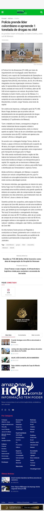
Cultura (4, 444)
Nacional (18, 463)
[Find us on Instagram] (5, 410)
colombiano (10, 245)
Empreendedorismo (8, 424)
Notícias (10, 18)
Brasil (31, 424)
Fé (16, 442)
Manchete (19, 466)
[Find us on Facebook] (2, 410)
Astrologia (19, 435)
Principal (4, 18)
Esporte (18, 451)
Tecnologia (19, 429)
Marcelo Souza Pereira (6, 435)
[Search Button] (41, 12)
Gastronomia (5, 453)
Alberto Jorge (6, 422)
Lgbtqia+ (32, 455)
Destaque (5, 462)
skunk (12, 248)
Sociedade (34, 451)
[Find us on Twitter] (9, 410)
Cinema (4, 446)
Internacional (20, 458)
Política (33, 435)
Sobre (3, 502)
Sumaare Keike (6, 440)
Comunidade (19, 455)
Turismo (32, 463)
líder (23, 245)
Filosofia (4, 427)
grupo (18, 245)
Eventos (4, 448)
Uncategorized (35, 469)
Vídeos (18, 447)
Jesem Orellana (6, 432)
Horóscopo (5, 456)
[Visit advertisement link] (22, 315)
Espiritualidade (21, 433)
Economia (19, 420)
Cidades (16, 18)
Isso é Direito (6, 429)
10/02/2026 (5, 40)
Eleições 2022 (34, 442)
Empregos (19, 424)
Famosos (4, 451)
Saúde (3, 438)
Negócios (19, 427)
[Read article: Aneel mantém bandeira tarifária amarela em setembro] (6, 480)
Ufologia (32, 465)
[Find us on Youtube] (13, 410)
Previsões (19, 445)
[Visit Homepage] (22, 12)
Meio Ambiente (34, 458)
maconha (31, 245)
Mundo (32, 432)
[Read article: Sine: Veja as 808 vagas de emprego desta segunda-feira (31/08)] (6, 489)
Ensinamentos (20, 437)
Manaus (5, 248)
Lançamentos (6, 458)
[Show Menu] (2, 12)
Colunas (4, 420)
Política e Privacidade (23, 502)
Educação (33, 453)
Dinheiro (18, 422)
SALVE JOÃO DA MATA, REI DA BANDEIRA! (25, 358)
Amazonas (19, 453)
